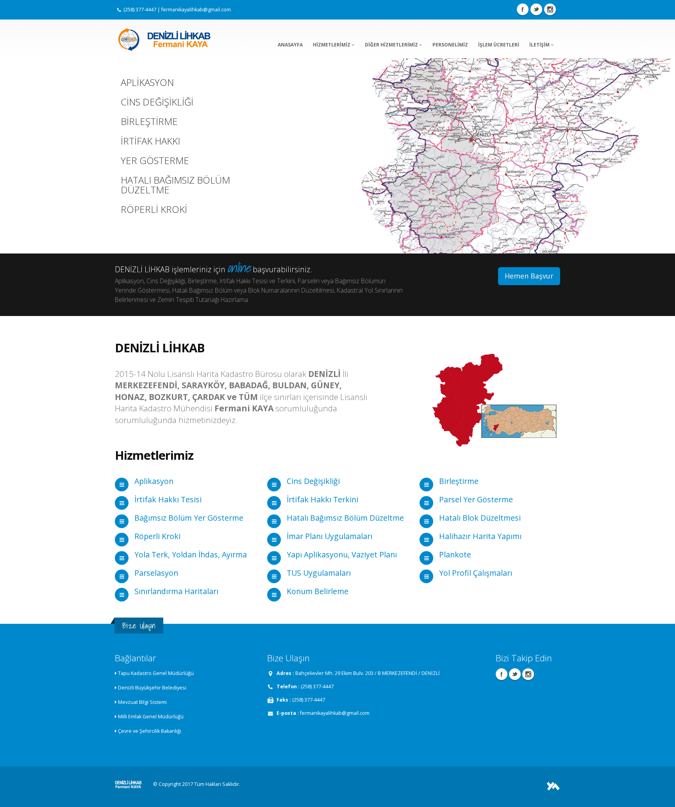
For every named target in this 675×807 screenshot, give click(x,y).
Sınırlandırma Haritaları (176, 591)
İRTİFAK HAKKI (150, 141)
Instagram (550, 9)
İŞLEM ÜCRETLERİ (498, 44)
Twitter (536, 9)
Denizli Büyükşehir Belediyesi (152, 687)
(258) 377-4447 (139, 9)
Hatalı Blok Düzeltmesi (480, 517)
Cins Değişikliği (313, 481)
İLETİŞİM (540, 44)
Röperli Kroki (157, 536)
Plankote (455, 554)
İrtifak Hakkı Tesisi (168, 499)
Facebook (523, 9)
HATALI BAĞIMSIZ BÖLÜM (175, 180)
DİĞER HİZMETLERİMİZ (392, 44)
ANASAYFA (290, 44)
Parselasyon (156, 573)
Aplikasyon (153, 481)
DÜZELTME (145, 190)
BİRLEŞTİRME (149, 121)
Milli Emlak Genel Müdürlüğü (151, 716)
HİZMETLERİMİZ (332, 44)
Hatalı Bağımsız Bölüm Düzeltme (345, 517)
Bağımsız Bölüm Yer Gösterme (188, 517)
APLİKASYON (147, 82)
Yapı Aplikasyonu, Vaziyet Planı (342, 554)
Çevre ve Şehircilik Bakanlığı (149, 731)
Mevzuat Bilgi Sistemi (142, 702)
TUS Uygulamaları (319, 573)
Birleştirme (459, 481)
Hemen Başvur (529, 275)
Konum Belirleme (317, 591)
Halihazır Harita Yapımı (480, 536)
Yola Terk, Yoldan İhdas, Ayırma (190, 554)
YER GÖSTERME (155, 160)
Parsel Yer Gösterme (476, 499)
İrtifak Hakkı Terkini (322, 499)
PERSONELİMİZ (450, 44)
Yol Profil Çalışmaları (475, 573)
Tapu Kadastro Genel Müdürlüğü (156, 673)
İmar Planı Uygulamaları (329, 536)
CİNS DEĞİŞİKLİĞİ (157, 102)
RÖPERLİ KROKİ (154, 209)
